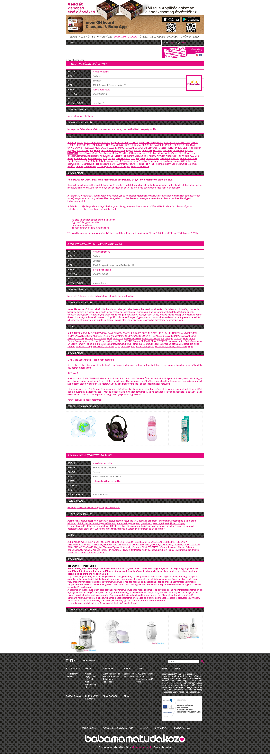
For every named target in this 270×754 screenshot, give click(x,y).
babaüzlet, (113, 296)
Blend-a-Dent (80, 158)
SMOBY (137, 336)
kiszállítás (190, 314)
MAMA (135, 42)
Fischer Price (97, 341)
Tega (117, 346)
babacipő (121, 309)
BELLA (137, 150)
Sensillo (93, 552)
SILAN (186, 145)
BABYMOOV (101, 333)
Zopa (190, 346)
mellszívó (169, 317)
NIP (123, 150)
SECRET (178, 145)
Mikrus (195, 550)
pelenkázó (196, 317)
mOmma (163, 547)
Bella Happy (168, 550)
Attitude (139, 346)
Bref (105, 158)
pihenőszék (73, 320)
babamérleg (177, 520)
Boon (185, 338)
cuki (114, 523)
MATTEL (175, 542)
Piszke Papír (143, 164)
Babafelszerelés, (86, 296)
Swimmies (180, 550)
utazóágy (132, 528)
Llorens (71, 346)
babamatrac (164, 520)
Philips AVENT (113, 150)
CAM (110, 333)
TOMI (192, 145)
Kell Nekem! (157, 37)
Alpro (168, 156)
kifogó (148, 314)
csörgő (126, 312)
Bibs (137, 156)
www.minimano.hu (101, 251)
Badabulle (188, 344)
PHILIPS (107, 544)
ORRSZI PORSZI (192, 544)
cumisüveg (142, 312)
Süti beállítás (182, 728)
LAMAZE (79, 336)
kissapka (179, 314)
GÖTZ (154, 333)
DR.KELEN (147, 150)
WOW (138, 338)
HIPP (152, 142)
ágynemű (82, 309)
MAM (131, 148)
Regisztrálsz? (186, 42)
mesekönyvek (119, 129)
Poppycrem (128, 156)
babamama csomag (126, 37)
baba (103, 150)
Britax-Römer (131, 344)
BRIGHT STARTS (159, 341)
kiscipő (163, 314)
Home (73, 37)
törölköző (122, 528)
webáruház (171, 320)
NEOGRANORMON (115, 145)
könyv (109, 317)
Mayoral (86, 341)
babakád (145, 309)
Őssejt (144, 37)
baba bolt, (73, 296)
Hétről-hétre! (108, 682)
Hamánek (81, 156)
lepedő (125, 317)
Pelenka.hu (76, 64)
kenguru (122, 314)
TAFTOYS (178, 544)
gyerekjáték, (103, 507)
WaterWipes (171, 153)
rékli (101, 320)
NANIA (183, 542)
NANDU (106, 336)
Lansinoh (167, 150)
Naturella (106, 164)
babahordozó (120, 520)
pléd (82, 320)
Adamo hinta (74, 520)
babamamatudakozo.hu (142, 747)
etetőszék (163, 312)
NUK (113, 336)
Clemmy (178, 338)
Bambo (120, 344)
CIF (112, 142)
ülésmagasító (144, 528)
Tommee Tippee (85, 150)
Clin (128, 158)
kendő (114, 314)
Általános (89, 674)
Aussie (185, 156)
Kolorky (152, 156)
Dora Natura (143, 166)
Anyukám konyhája (144, 674)
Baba (127, 668)
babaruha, (92, 507)
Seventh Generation (172, 164)
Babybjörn (149, 346)
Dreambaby (125, 547)
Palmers (189, 547)
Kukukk (170, 346)
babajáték (133, 520)
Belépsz (172, 42)
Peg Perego (167, 338)
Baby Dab (152, 153)
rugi (112, 320)
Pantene (123, 164)
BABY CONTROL (96, 542)
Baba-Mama (86, 129)
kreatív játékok (101, 526)
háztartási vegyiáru (102, 129)
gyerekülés (146, 523)
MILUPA (91, 145)
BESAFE (89, 338)
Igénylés (69, 676)
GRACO (129, 542)
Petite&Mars (85, 153)
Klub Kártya (87, 37)
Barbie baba (190, 520)
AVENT (87, 142)
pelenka (186, 317)
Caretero (136, 547)
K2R (183, 161)
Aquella (189, 150)
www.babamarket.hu (102, 463)
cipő (120, 312)
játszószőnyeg (96, 314)
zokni (180, 320)
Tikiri (181, 153)
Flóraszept (79, 161)
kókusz (89, 317)
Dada (142, 158)
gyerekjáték (134, 523)
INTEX (159, 142)
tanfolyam (160, 320)
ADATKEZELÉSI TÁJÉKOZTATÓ (118, 728)
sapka (118, 320)
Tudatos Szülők (146, 344)
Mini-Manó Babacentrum (83, 244)
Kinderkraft (98, 346)
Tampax (79, 166)
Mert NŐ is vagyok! (144, 679)
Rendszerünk (72, 674)
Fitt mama (141, 676)
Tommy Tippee (84, 344)
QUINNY (145, 336)
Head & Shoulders (123, 161)
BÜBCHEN (96, 142)
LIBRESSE (81, 145)
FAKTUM (145, 333)
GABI (122, 542)
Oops (118, 550)
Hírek (87, 687)
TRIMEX (117, 544)
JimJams (167, 161)
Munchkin (123, 153)
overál (178, 317)
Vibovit (102, 156)
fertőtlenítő (174, 312)
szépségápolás (148, 129)
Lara (193, 153)
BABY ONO (73, 547)
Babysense (165, 344)
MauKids (86, 164)
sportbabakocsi (75, 528)
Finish (70, 161)
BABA (196, 37)
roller (106, 320)
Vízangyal (125, 166)
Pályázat (173, 37)
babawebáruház (126, 296)
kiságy (156, 314)
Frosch (107, 153)
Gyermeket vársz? (111, 676)
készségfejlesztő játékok (80, 526)
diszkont (153, 312)
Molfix (115, 153)
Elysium (175, 158)
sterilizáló (127, 320)
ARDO (84, 333)
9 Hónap (186, 37)
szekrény (137, 320)
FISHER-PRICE (174, 148)
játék (85, 314)
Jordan (176, 161)
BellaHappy (92, 156)
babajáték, (82, 507)
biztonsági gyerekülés (100, 523)
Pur (152, 164)
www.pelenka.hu (101, 71)
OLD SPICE (147, 145)
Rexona (158, 164)
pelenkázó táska (174, 526)
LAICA (192, 338)
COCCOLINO (121, 142)
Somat (193, 164)
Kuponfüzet (104, 37)
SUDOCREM (141, 148)
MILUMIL (157, 150)
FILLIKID (154, 336)
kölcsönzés (100, 317)
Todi (187, 341)
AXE (192, 156)
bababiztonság (106, 520)
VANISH (80, 148)
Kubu (188, 161)
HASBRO (138, 542)
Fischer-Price (107, 550)
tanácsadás (148, 320)
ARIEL (80, 142)
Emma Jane (160, 346)
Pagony (129, 150)
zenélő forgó (158, 528)
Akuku (161, 153)
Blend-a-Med (95, 158)
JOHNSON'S (149, 542)
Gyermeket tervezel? (112, 674)
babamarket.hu (78, 455)
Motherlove (111, 341)
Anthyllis (146, 550)
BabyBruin (153, 148)
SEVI (130, 336)
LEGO (111, 526)
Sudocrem (100, 528)
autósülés (72, 309)
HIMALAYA (144, 142)
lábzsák (117, 317)
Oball (94, 153)
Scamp (78, 341)
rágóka (95, 320)
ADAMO (145, 338)
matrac (147, 317)
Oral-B (115, 164)
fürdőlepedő (187, 312)
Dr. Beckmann (152, 158)
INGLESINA (177, 333)
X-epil (97, 150)
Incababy (72, 156)
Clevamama (178, 150)
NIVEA (137, 145)
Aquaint (143, 153)
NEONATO (72, 338)
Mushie (144, 156)
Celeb (138, 682)
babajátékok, (101, 296)
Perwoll (132, 164)
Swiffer (71, 166)
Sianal (186, 164)
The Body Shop (104, 166)
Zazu (177, 346)
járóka (79, 314)
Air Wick (161, 156)
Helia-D (136, 161)
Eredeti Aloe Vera (188, 158)
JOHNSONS (169, 142)
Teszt (127, 695)
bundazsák (112, 312)
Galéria (144, 728)
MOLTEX (99, 148)
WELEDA (89, 148)
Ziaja (100, 153)
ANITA (77, 333)
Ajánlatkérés (88, 728)
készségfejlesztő (135, 314)
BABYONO (122, 148)
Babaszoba (129, 674)
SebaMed (111, 344)
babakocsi (173, 309)
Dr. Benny (72, 344)
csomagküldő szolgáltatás (81, 116)
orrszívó (152, 526)
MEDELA (97, 336)
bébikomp (72, 523)
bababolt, (72, 507)
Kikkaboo (133, 153)
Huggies (72, 150)
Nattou (181, 341)
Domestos (165, 158)
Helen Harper (194, 148)
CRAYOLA (127, 333)
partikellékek (133, 129)
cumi (133, 312)
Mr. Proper (96, 164)
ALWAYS (72, 142)
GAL (88, 161)
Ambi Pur (176, 156)
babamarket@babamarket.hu (107, 481)
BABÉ (109, 338)
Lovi (185, 148)
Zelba (184, 346)
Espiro (71, 341)
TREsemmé (90, 166)
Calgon (111, 158)
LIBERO (71, 145)
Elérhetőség (90, 684)
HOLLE (167, 333)
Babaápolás (129, 676)
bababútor (111, 309)
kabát (107, 314)
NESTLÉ (129, 145)
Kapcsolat (161, 728)
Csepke (135, 158)
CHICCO (106, 142)
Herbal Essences (149, 161)
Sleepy (118, 156)
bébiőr (80, 312)
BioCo (110, 156)
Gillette (94, 161)
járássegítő (158, 523)
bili (87, 523)
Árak (87, 682)
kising (171, 314)
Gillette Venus (106, 161)
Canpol (162, 148)
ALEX (70, 333)
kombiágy (80, 317)
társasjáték (111, 528)
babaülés (72, 312)
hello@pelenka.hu (101, 89)
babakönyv (184, 309)
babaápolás (73, 129)
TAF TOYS (118, 338)
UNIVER (71, 148)
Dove (187, 153)
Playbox (126, 550)
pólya (88, 320)
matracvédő (158, 317)
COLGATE (133, 142)
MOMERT (100, 145)
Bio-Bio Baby (99, 344)
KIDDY (71, 336)
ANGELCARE (110, 148)
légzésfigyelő (136, 317)
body (103, 312)
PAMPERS (159, 145)
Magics (77, 164)
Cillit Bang (120, 158)
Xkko (196, 344)
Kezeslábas (73, 550)
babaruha (195, 309)
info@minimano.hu (102, 269)
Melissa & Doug (84, 346)
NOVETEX (155, 338)
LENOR (194, 142)
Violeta (115, 166)
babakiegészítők (159, 309)
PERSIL (169, 145)
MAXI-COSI (190, 336)
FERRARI (145, 341)
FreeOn (84, 552)
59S (133, 346)
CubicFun (102, 552)
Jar (160, 161)
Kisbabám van (109, 679)
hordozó (72, 314)
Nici (157, 344)
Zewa (133, 166)
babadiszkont (133, 309)
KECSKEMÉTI (183, 142)
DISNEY (136, 333)
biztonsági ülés (92, 312)
